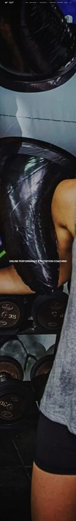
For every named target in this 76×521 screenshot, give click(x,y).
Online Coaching (32, 2)
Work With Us (60, 2)
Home (27, 2)
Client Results (53, 2)
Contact (66, 2)
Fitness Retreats (43, 2)
